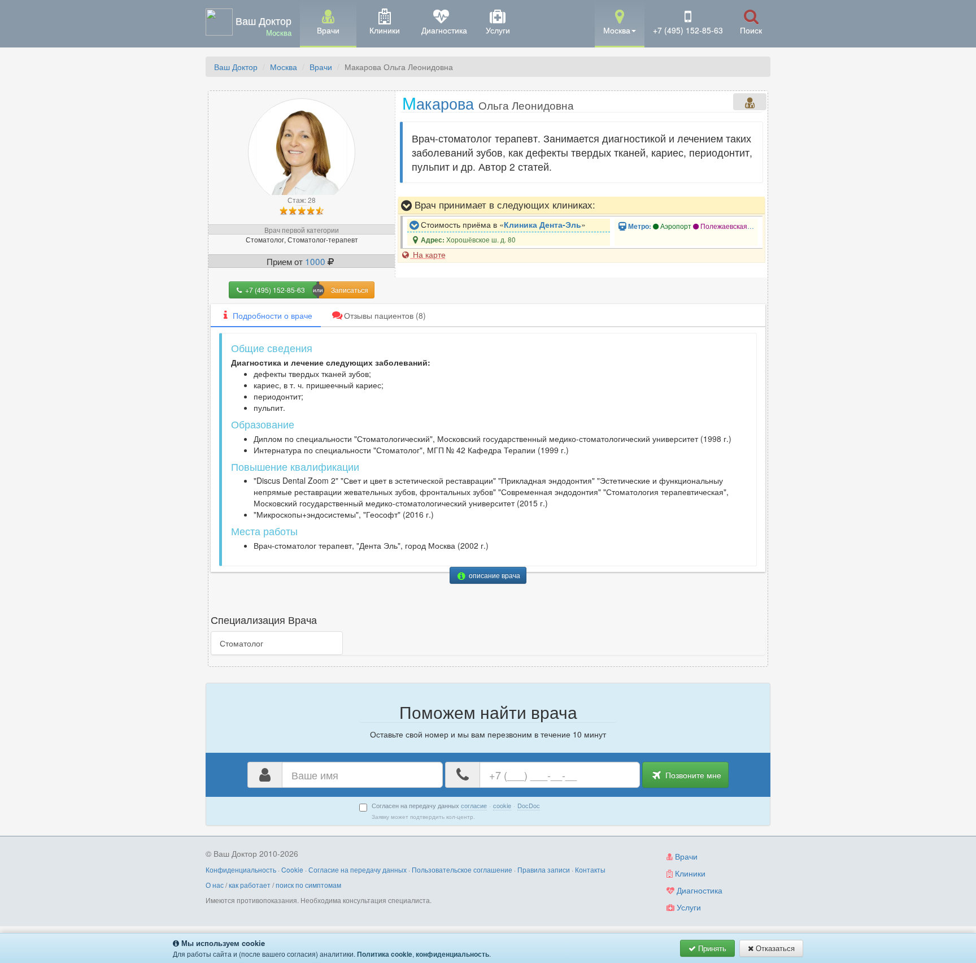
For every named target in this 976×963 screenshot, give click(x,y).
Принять (711, 948)
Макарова (488, 102)
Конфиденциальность (241, 869)
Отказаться (774, 948)
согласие (474, 805)
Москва (283, 66)
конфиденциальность (452, 954)
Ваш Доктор (236, 66)
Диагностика (698, 890)
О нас (215, 885)
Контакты (590, 869)
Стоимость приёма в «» (502, 224)
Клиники (689, 873)
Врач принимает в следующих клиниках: (503, 204)
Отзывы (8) (385, 315)
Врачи (321, 66)
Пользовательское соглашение (462, 869)
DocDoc (528, 805)
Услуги (687, 907)
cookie (502, 805)
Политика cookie (384, 954)
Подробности (272, 315)
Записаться (349, 289)
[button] (619, 23)
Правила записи (543, 869)
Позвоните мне (692, 774)
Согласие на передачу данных (357, 869)
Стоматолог (241, 643)
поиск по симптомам (308, 885)
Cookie (292, 869)
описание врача (493, 575)
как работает (250, 885)
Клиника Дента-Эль (542, 224)
